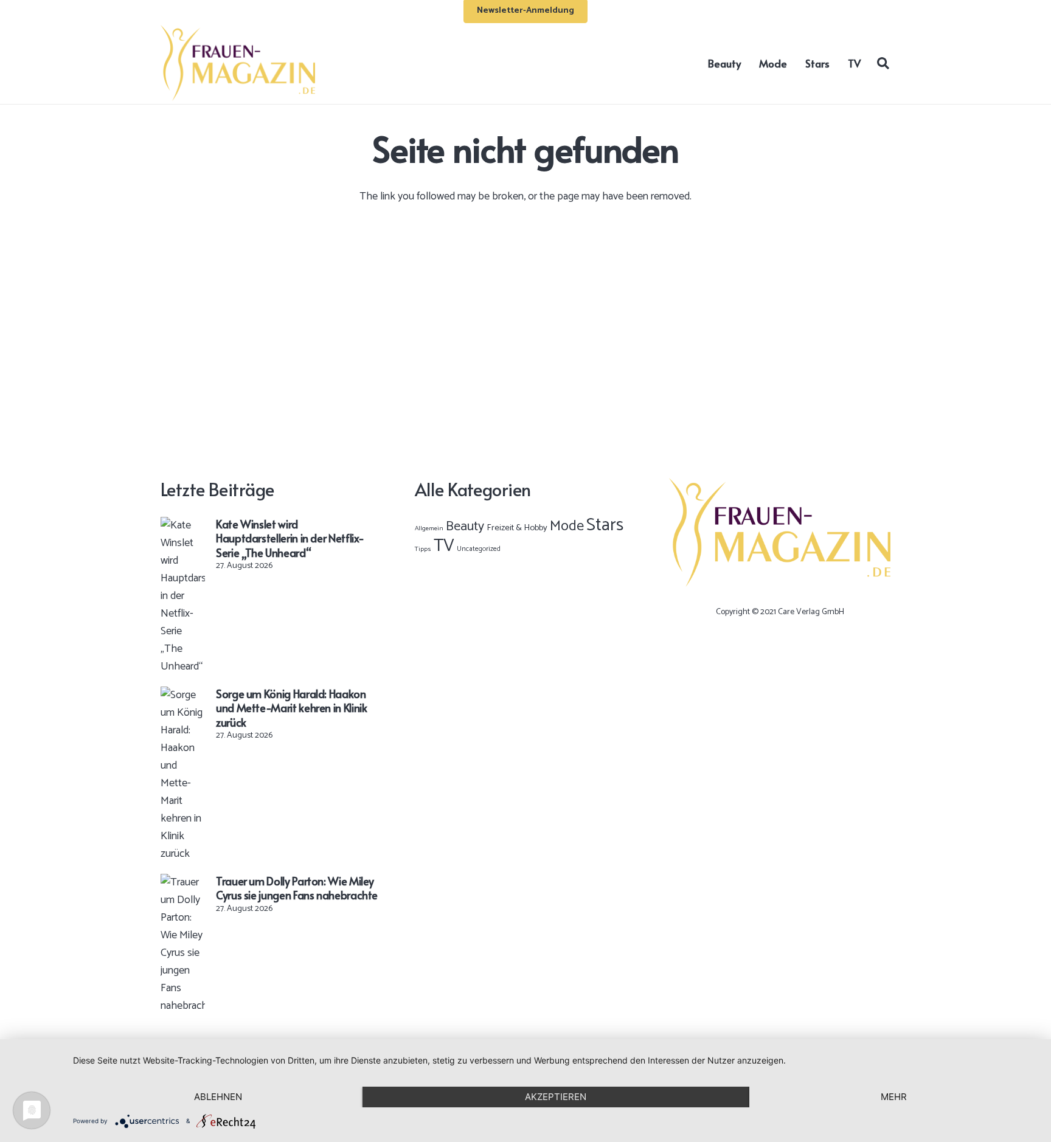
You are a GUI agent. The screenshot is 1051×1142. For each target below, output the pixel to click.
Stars (604, 525)
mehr (894, 1096)
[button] (883, 62)
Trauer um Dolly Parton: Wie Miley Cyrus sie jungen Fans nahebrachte (297, 887)
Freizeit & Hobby (517, 528)
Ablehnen (218, 1096)
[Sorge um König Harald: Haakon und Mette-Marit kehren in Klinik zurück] (183, 695)
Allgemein (429, 528)
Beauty (465, 527)
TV (444, 546)
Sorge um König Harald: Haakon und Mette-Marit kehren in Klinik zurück (291, 708)
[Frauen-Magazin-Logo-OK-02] (238, 63)
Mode (567, 526)
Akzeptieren (555, 1096)
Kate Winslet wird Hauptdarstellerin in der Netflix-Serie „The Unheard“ (290, 538)
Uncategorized (479, 549)
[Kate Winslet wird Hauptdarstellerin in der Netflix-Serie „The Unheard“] (183, 525)
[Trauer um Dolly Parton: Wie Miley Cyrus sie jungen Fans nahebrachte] (183, 882)
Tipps (423, 549)
